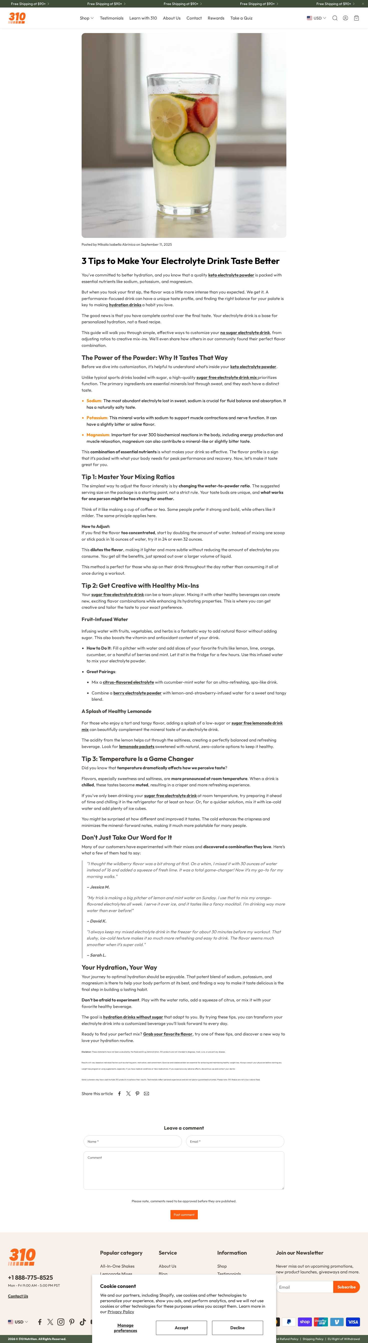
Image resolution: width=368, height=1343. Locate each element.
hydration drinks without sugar (133, 1016)
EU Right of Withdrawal (344, 1339)
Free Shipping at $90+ (28, 4)
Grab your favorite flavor (168, 1033)
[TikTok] (82, 1321)
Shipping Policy (313, 1339)
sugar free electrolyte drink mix (227, 377)
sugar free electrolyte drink (117, 594)
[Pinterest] (71, 1321)
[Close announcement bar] (363, 4)
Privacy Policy (121, 1311)
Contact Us (18, 1295)
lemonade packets (136, 746)
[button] (334, 18)
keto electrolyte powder (231, 274)
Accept (181, 1327)
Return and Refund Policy (281, 1339)
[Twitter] (50, 1322)
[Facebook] (39, 1321)
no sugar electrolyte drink (245, 332)
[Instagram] (60, 1321)
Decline (237, 1327)
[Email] (146, 1093)
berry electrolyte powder (137, 692)
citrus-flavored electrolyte (128, 682)
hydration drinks (125, 304)
